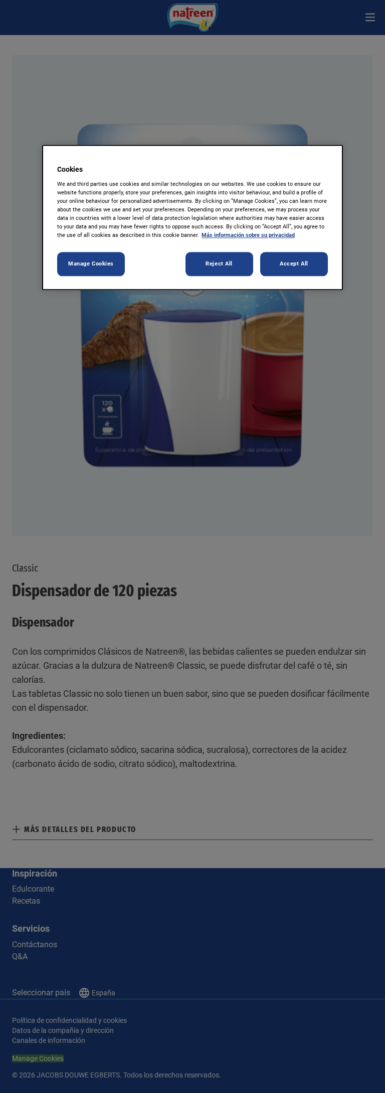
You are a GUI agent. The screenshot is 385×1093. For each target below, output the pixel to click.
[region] (192, 218)
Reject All (219, 263)
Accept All (294, 263)
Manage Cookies (91, 263)
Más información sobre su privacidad (248, 235)
